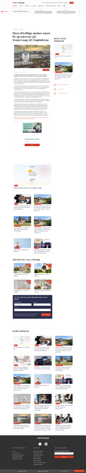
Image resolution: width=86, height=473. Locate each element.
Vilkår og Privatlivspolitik (18, 455)
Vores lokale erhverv (37, 453)
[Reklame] (32, 128)
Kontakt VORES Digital (17, 457)
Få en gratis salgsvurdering (39, 462)
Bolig (21, 5)
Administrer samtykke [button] (17, 458)
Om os (13, 451)
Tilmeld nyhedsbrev (79, 470)
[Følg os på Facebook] (39, 444)
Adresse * (16, 307)
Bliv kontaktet (46, 315)
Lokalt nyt (41, 5)
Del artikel (45, 69)
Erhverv (27, 5)
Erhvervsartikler (36, 458)
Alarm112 (15, 5)
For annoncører (15, 453)
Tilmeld (71, 2)
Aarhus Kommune (37, 460)
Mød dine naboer (50, 5)
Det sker (33, 5)
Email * (35, 302)
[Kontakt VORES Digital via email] (46, 444)
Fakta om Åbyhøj (37, 457)
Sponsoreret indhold (37, 464)
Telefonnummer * (18, 302)
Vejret (64, 5)
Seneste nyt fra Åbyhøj (38, 451)
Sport (59, 5)
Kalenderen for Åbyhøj (38, 455)
